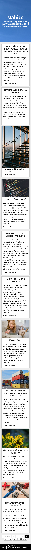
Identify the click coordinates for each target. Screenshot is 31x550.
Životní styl (13, 365)
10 (22, 536)
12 (5, 539)
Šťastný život (15, 341)
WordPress (14, 547)
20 (15, 539)
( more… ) (9, 171)
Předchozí (7, 536)
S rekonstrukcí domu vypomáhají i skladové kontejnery (15, 393)
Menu (4, 547)
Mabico (15, 18)
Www (11, 226)
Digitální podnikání (15, 200)
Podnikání (12, 174)
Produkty (12, 478)
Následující (22, 539)
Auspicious (23, 547)
